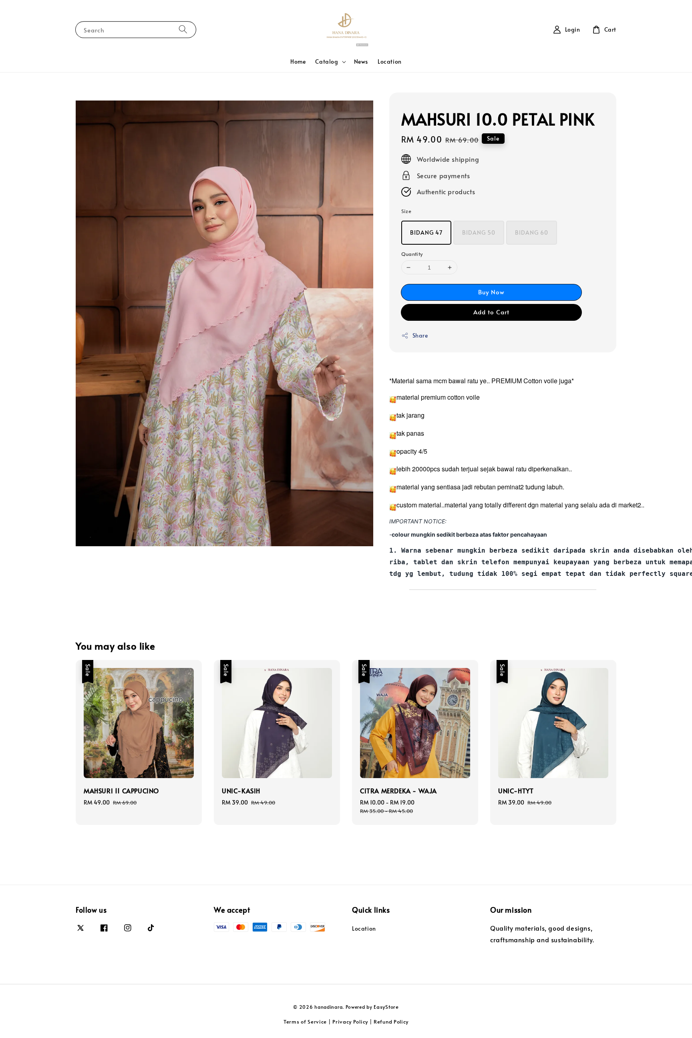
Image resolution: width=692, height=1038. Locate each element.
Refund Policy (391, 1021)
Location (390, 61)
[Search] (183, 29)
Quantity (412, 253)
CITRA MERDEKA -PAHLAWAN (637, 19)
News (361, 61)
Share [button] (420, 335)
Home (298, 61)
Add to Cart (491, 312)
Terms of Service (305, 1021)
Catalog (326, 61)
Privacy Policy (350, 1021)
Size (406, 211)
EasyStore (386, 1006)
